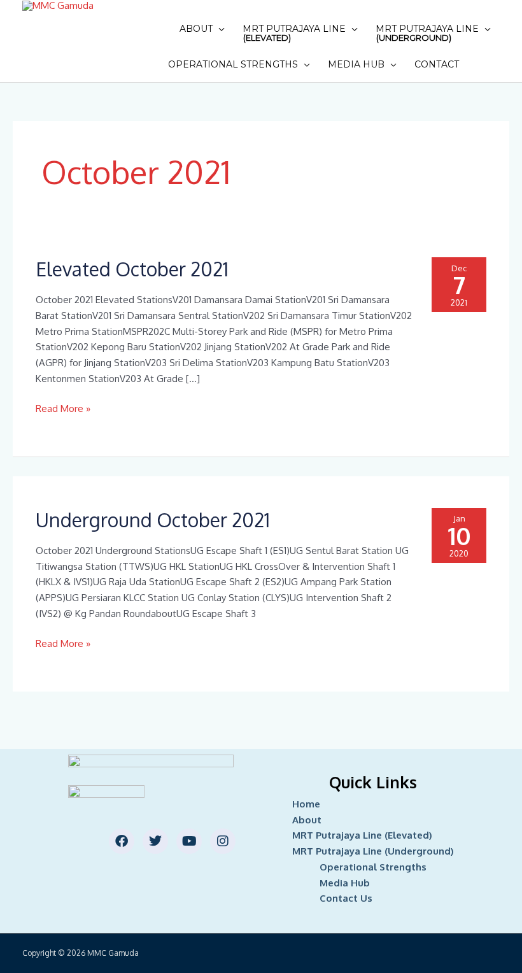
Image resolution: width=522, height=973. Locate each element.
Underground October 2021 (153, 520)
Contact (436, 64)
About (196, 28)
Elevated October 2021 (132, 269)
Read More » (63, 408)
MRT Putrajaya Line (294, 33)
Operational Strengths (233, 64)
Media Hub (356, 64)
